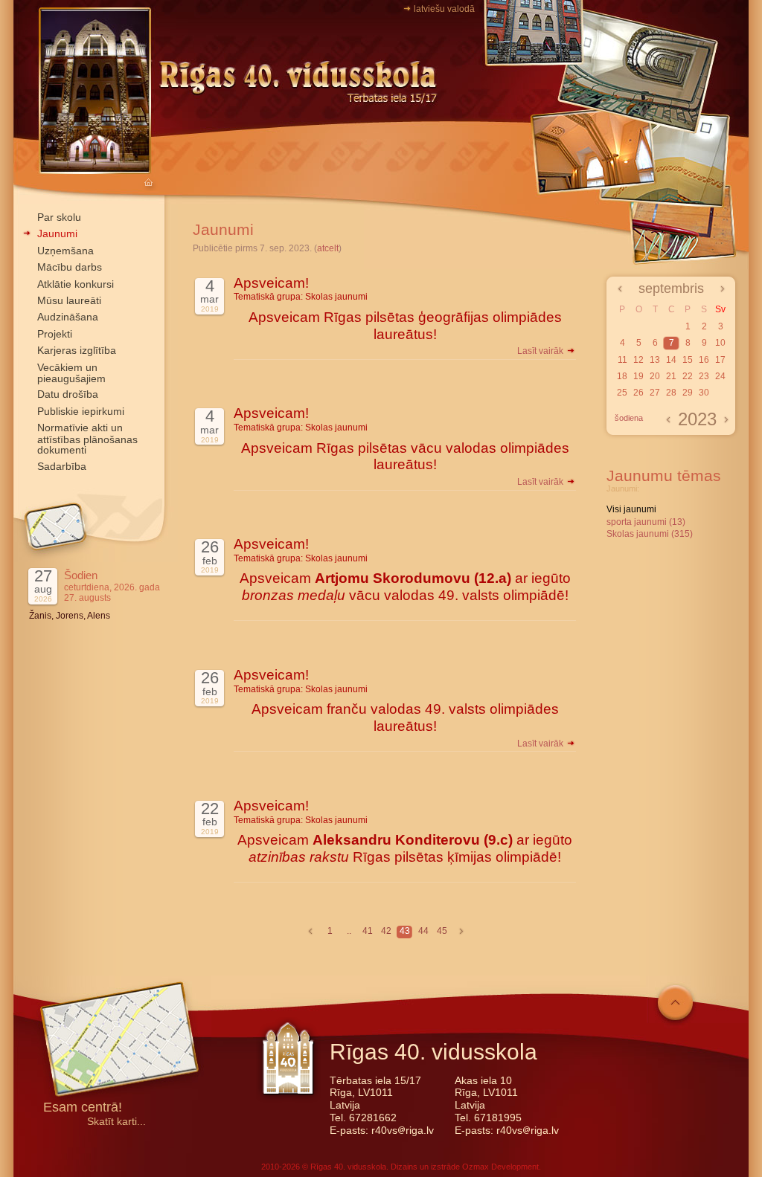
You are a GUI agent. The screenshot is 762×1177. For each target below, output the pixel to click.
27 (655, 392)
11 (622, 360)
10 (720, 343)
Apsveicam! (271, 283)
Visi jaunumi (631, 509)
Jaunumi (57, 233)
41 (367, 931)
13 (655, 360)
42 (386, 931)
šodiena (629, 417)
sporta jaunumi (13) (645, 522)
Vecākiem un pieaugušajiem (71, 372)
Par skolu (59, 217)
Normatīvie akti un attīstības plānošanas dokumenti (87, 439)
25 (622, 392)
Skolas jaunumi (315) (649, 534)
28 (671, 392)
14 (671, 360)
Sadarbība (61, 466)
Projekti (54, 334)
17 (720, 360)
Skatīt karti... (116, 1121)
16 (704, 360)
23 (704, 376)
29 (687, 392)
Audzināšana (67, 317)
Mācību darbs (69, 267)
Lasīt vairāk (541, 351)
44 (423, 931)
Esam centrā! (82, 1108)
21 (671, 376)
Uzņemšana (65, 251)
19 (638, 376)
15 (687, 360)
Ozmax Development (500, 1166)
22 (687, 376)
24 (720, 376)
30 (704, 392)
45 (442, 931)
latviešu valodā (444, 9)
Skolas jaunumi (336, 296)
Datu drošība (67, 394)
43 (405, 931)
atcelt (328, 248)
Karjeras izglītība (76, 350)
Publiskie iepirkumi (80, 411)
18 (622, 376)
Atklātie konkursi (75, 284)
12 (638, 360)
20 (655, 376)
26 (638, 392)
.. (349, 931)
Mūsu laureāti (69, 300)
